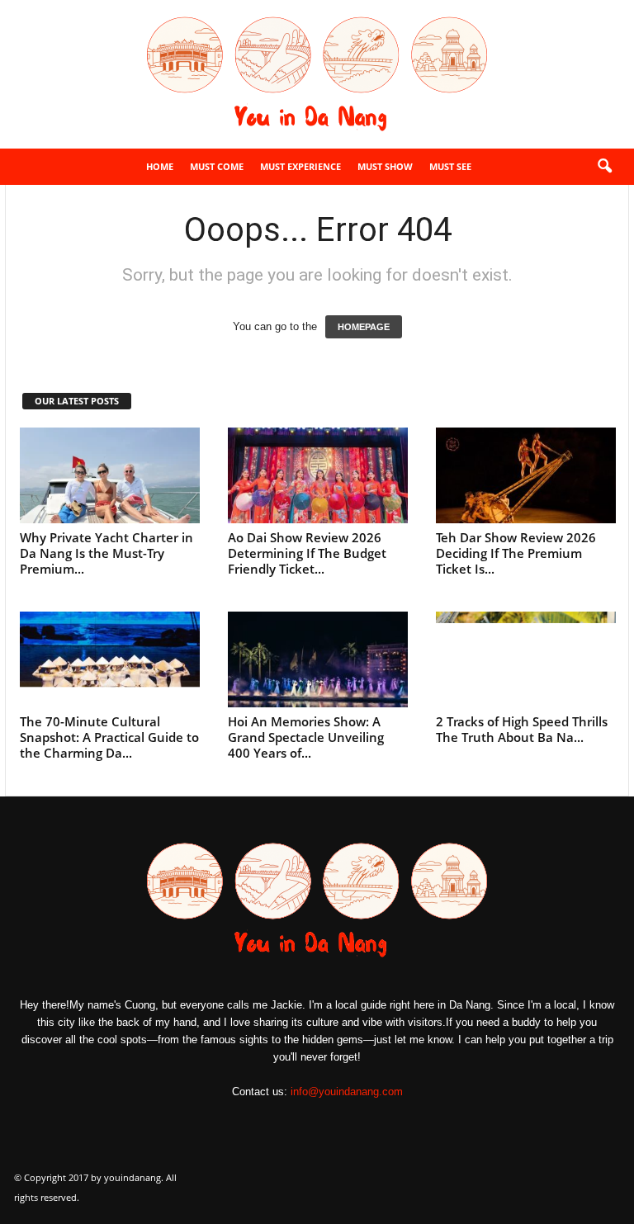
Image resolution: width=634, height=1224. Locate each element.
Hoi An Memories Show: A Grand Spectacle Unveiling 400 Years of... (306, 737)
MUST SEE (450, 166)
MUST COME (217, 166)
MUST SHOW (385, 166)
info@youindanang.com (347, 1091)
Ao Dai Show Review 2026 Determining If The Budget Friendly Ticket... (307, 553)
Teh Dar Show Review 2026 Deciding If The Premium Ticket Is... (516, 553)
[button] (604, 167)
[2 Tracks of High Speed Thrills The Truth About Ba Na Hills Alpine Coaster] (526, 659)
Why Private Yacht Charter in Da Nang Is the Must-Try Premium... (106, 553)
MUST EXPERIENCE (300, 166)
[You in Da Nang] (317, 74)
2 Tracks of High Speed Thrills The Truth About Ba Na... (522, 729)
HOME (159, 166)
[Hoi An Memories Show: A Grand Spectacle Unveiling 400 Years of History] (318, 659)
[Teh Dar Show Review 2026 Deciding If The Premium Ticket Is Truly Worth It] (526, 475)
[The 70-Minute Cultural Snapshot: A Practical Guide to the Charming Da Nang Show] (110, 659)
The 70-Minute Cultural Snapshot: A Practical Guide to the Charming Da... (109, 737)
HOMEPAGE (364, 327)
